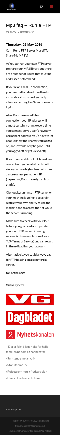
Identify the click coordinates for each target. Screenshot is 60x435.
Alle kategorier (13, 409)
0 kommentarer (26, 31)
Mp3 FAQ (11, 31)
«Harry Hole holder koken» (23, 378)
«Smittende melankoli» (21, 358)
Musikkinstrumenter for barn (23, 430)
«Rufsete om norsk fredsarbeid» (26, 371)
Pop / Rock (46, 430)
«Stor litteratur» (16, 365)
